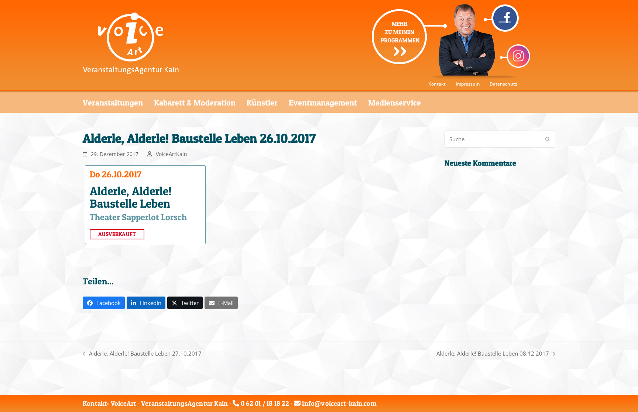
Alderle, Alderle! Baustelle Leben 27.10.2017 (142, 354)
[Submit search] (547, 139)
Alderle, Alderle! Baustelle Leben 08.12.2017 (492, 354)
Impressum (468, 84)
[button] (104, 303)
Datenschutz (503, 84)
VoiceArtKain (171, 153)
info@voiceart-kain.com (339, 403)
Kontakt (437, 84)
